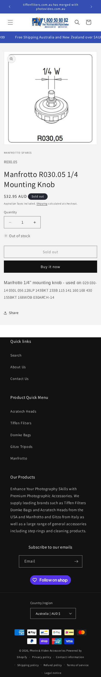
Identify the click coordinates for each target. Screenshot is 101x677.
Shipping (42, 203)
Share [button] (14, 312)
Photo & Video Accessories (48, 650)
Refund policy (53, 665)
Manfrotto (18, 458)
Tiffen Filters (20, 423)
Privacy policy (41, 657)
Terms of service (78, 665)
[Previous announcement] (9, 6)
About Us (18, 367)
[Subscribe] (76, 561)
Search (16, 355)
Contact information (70, 657)
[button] (10, 22)
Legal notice (53, 673)
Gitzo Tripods (21, 446)
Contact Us (19, 378)
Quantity (10, 212)
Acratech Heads (23, 411)
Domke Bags (20, 435)
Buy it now (50, 266)
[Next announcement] (91, 6)
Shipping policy (28, 665)
